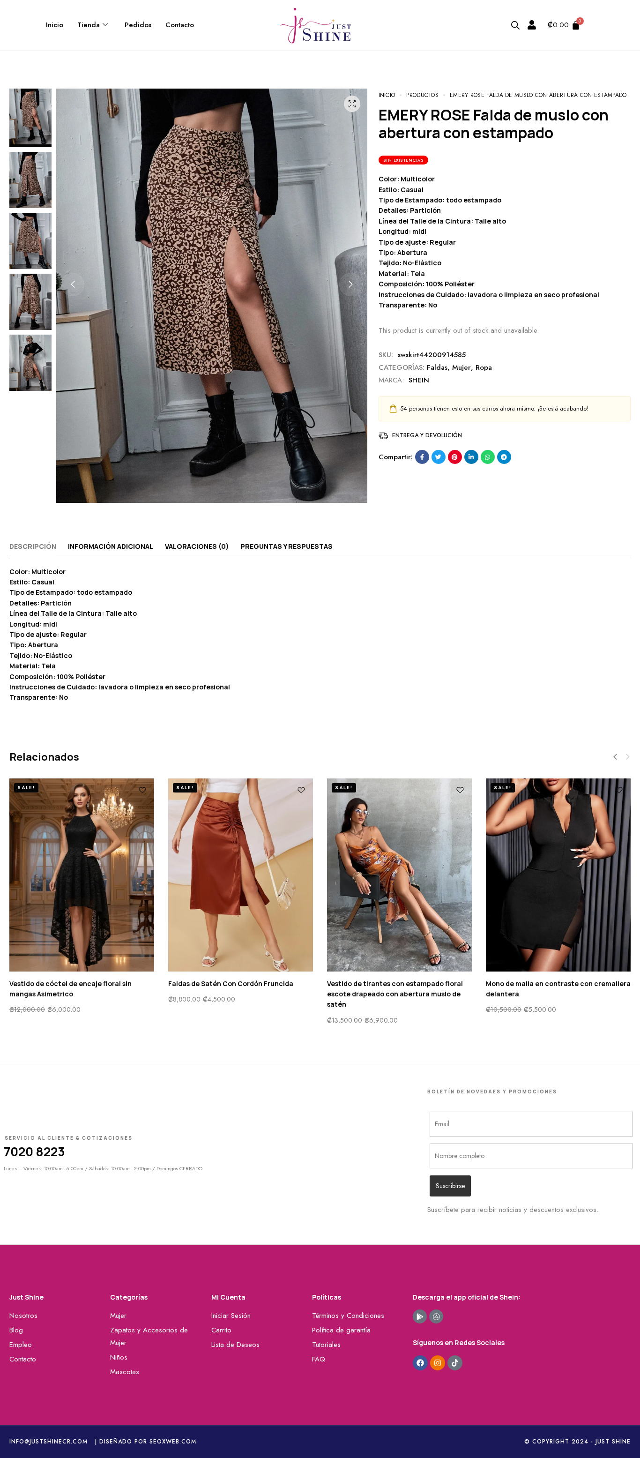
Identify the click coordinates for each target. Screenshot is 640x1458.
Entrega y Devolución (427, 435)
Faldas (437, 367)
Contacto (179, 25)
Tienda (88, 25)
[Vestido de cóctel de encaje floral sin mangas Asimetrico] (81, 875)
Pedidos (138, 25)
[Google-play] (420, 1316)
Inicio (54, 25)
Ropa (484, 367)
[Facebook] (420, 1362)
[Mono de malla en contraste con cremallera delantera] (558, 875)
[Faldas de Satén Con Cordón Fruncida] (240, 875)
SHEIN (419, 380)
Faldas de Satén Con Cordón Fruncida (230, 983)
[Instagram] (437, 1362)
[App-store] (436, 1316)
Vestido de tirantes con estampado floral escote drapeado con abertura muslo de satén (395, 994)
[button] (72, 284)
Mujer (461, 367)
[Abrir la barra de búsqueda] (515, 25)
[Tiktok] (454, 1362)
